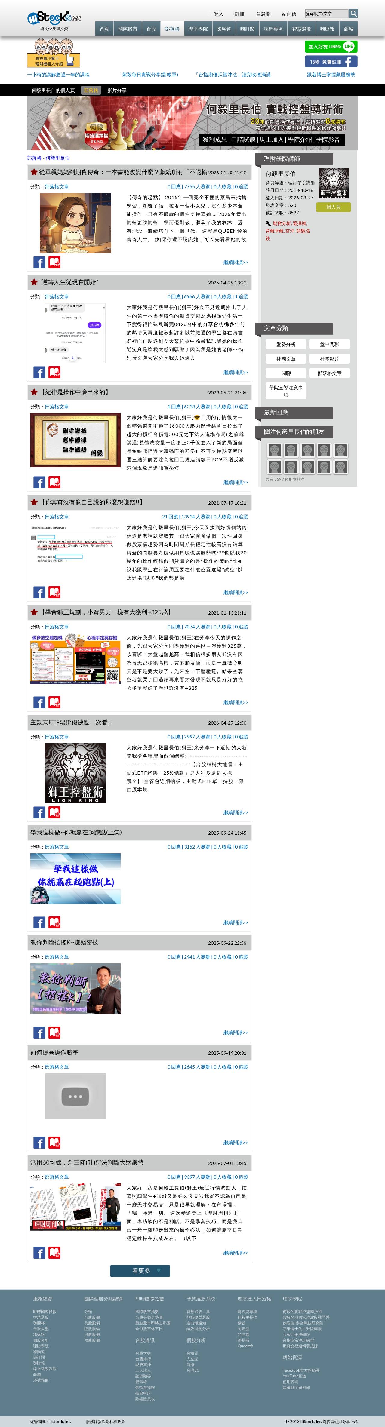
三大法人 (143, 1370)
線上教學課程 (45, 1368)
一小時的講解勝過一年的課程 (58, 74)
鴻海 (190, 1364)
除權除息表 (145, 1398)
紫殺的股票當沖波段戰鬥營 (306, 1317)
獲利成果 (215, 139)
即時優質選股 (198, 1317)
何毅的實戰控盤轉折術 (302, 1311)
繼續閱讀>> (235, 262)
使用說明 (290, 1381)
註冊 (240, 14)
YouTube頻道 (294, 1375)
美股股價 (92, 1323)
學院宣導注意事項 (286, 391)
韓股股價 (92, 1340)
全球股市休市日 (149, 1328)
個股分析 (41, 1340)
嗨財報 (39, 1363)
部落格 (91, 90)
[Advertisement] (192, 54)
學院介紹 (300, 139)
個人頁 (333, 207)
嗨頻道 (39, 1351)
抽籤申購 (143, 1393)
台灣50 (192, 1370)
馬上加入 (272, 139)
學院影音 (328, 139)
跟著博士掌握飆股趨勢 (331, 74)
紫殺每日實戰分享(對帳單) (150, 74)
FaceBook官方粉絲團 (301, 1370)
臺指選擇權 (145, 1387)
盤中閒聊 (329, 344)
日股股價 (92, 1334)
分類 (88, 1311)
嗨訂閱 (39, 1357)
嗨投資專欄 (247, 1311)
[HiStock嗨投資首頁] (54, 23)
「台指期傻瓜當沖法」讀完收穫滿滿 (232, 74)
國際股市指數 (147, 1311)
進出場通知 (196, 1323)
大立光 (192, 1358)
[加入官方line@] (331, 51)
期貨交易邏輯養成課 (300, 1345)
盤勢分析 (286, 344)
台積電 (192, 1353)
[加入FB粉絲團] (331, 65)
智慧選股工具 (198, 1311)
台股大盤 (41, 1328)
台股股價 (92, 1317)
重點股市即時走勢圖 (153, 1323)
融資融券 (143, 1375)
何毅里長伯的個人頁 (53, 90)
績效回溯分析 (198, 1328)
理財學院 (41, 1345)
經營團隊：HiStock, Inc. (50, 1421)
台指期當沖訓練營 (298, 1340)
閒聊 (286, 373)
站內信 (289, 14)
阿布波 (243, 1328)
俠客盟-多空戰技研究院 (303, 1323)
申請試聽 (243, 139)
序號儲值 (41, 1380)
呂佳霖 (243, 1334)
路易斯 (243, 1340)
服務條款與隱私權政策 (105, 1421)
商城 (37, 1374)
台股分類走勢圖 (149, 1317)
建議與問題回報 (296, 1387)
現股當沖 (143, 1364)
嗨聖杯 (39, 1323)
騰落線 (141, 1381)
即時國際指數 (45, 1311)
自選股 (263, 14)
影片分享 (117, 90)
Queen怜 (245, 1345)
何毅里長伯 (247, 1317)
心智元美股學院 (296, 1334)
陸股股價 (92, 1328)
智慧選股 (41, 1317)
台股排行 (143, 1358)
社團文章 (286, 358)
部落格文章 (57, 186)
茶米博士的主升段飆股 (302, 1328)
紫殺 (241, 1323)
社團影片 (329, 358)
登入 (218, 14)
